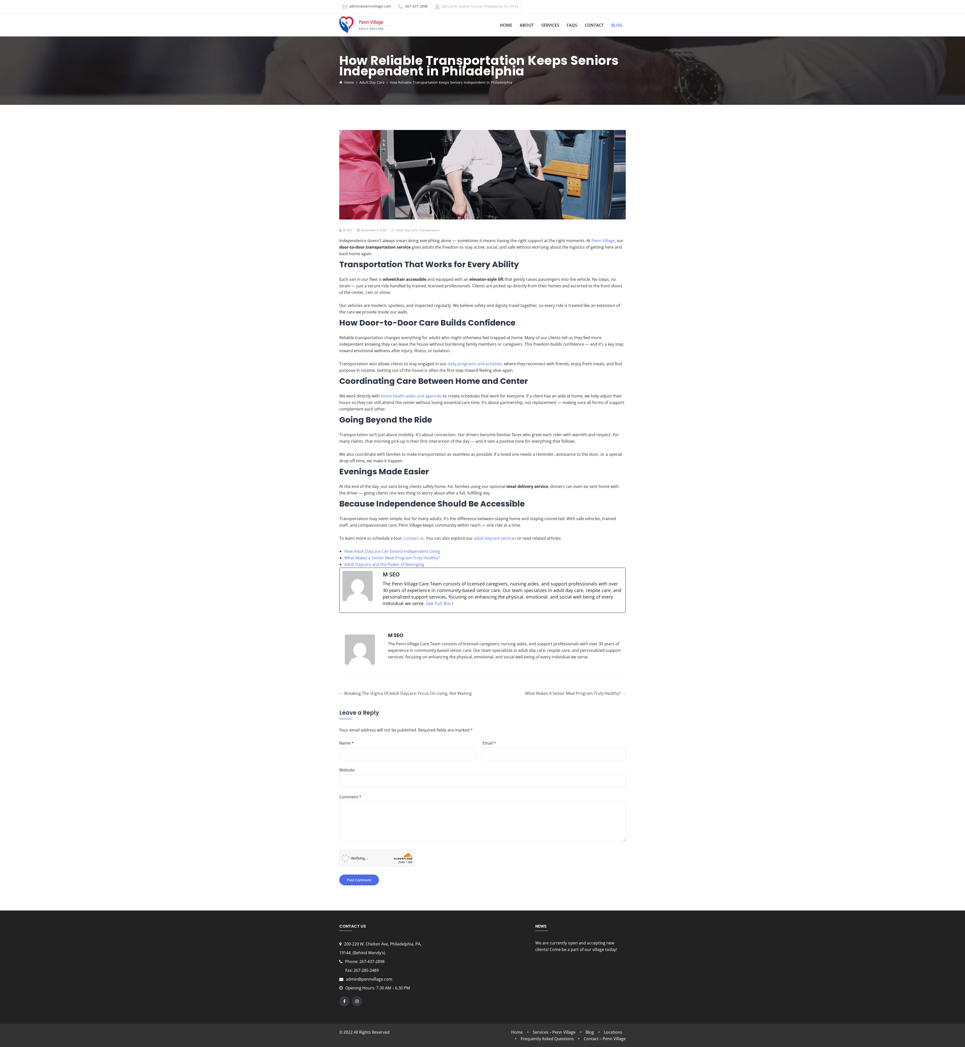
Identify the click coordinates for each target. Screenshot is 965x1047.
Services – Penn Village (554, 1032)
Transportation (429, 230)
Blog (616, 25)
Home (517, 1032)
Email (489, 743)
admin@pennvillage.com (370, 6)
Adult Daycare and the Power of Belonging (384, 564)
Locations (613, 1032)
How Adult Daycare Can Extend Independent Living (392, 551)
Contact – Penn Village (605, 1038)
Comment (350, 797)
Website (347, 770)
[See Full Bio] (453, 603)
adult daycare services (495, 538)
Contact (594, 25)
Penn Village (603, 240)
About (527, 25)
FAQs (572, 25)
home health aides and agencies (411, 396)
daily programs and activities (475, 364)
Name (346, 743)
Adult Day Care (406, 230)
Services (550, 25)
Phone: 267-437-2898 (365, 961)
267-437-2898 (416, 6)
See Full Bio (438, 603)
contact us (414, 538)
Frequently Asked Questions (547, 1038)
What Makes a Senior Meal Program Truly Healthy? (392, 558)
